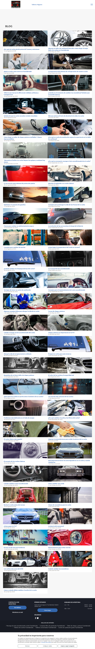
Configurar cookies (47, 646)
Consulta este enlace (46, 642)
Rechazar (27, 646)
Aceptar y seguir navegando (67, 646)
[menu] (92, 4)
